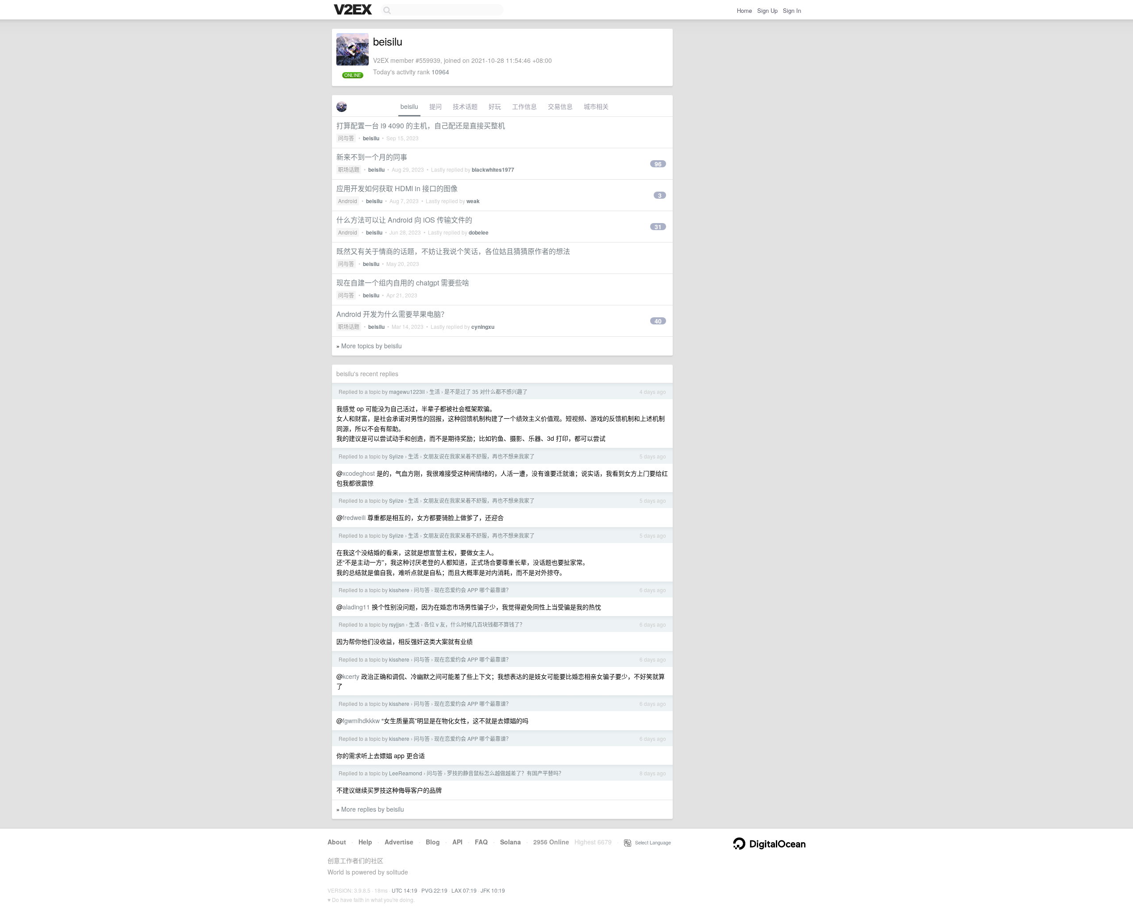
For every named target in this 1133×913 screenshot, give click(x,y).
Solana (510, 841)
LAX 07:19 (464, 890)
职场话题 (348, 169)
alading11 (356, 606)
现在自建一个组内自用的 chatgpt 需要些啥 (402, 282)
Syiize (396, 456)
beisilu (409, 106)
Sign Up (767, 10)
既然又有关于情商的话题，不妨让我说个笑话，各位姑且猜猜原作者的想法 (453, 251)
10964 (440, 71)
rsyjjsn (397, 624)
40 (658, 320)
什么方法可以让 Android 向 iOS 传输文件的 (404, 220)
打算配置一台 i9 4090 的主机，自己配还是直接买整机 (420, 125)
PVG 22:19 (434, 890)
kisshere (399, 589)
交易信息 (560, 106)
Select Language (651, 842)
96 (658, 163)
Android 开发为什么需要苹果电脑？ (392, 314)
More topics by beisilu (371, 345)
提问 (435, 106)
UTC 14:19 (404, 890)
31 (658, 226)
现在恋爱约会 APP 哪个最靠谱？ (472, 589)
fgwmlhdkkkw (361, 720)
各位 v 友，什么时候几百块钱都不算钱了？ (474, 624)
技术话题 (465, 106)
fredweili (354, 517)
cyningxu (482, 327)
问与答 (346, 138)
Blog (433, 841)
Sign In (792, 10)
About (337, 841)
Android (347, 200)
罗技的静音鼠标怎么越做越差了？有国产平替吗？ (505, 773)
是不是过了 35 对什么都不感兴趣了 (486, 391)
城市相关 (596, 106)
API (457, 841)
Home (744, 10)
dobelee (479, 232)
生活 (434, 391)
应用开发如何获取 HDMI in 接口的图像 (397, 188)
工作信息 (524, 106)
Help (365, 841)
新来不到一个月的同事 (371, 157)
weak (473, 201)
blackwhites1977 (493, 169)
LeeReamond (405, 773)
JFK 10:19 (493, 890)
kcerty (351, 676)
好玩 (495, 106)
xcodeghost (359, 473)
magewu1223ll (407, 391)
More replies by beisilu (372, 809)
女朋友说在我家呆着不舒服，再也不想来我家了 (479, 456)
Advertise (399, 841)
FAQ (481, 841)
